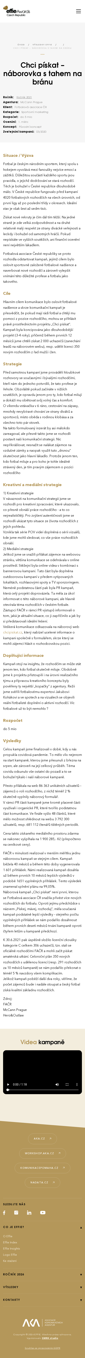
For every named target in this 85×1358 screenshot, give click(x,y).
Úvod (21, 45)
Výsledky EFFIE (42, 45)
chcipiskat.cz (12, 632)
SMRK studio (50, 1338)
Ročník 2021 (24, 97)
